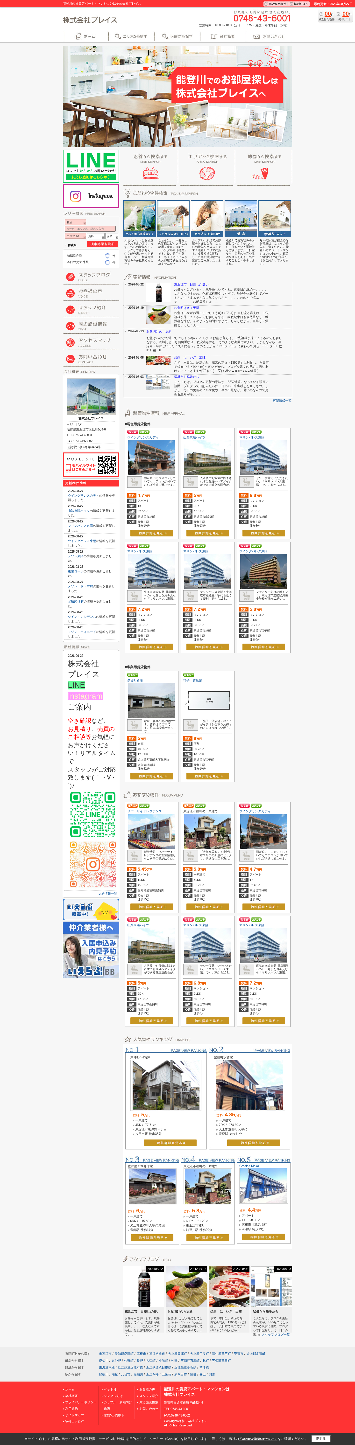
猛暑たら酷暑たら (186, 377)
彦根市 (141, 1353)
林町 (206, 1360)
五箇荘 (166, 1374)
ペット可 (110, 1389)
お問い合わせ (148, 1408)
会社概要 (71, 1396)
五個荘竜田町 (221, 1360)
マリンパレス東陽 (251, 437)
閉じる (321, 1438)
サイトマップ (74, 1415)
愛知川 (103, 1360)
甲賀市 (238, 1353)
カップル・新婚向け (118, 1402)
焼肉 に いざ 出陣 (190, 357)
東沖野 (116, 1360)
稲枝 (115, 1374)
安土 (202, 1374)
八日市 (125, 1374)
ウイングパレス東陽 (253, 551)
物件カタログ (74, 1421)
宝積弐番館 (76, 601)
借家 (107, 1408)
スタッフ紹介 (148, 1396)
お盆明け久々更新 (186, 308)
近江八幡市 (157, 1353)
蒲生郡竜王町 (221, 1353)
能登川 (103, 1374)
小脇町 (163, 1360)
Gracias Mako (249, 1166)
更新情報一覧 (282, 401)
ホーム (70, 1389)
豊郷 (193, 1374)
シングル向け (113, 1396)
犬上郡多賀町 (256, 1353)
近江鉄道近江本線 (130, 1367)
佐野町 (129, 1360)
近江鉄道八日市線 (158, 1367)
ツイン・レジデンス (82, 616)
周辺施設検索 (148, 1402)
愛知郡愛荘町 (124, 1353)
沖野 (174, 1360)
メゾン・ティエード (82, 632)
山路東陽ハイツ (194, 437)
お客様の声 (147, 1389)
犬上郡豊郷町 (177, 1353)
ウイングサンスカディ (143, 437)
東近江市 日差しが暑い (191, 284)
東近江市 (105, 1353)
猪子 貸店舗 (192, 680)
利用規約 (71, 1408)
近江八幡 (152, 1374)
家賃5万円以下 (114, 1415)
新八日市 (180, 1374)
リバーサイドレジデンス (144, 811)
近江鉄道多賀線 (185, 1367)
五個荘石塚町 (190, 1360)
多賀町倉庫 (135, 680)
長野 (140, 1360)
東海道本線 (107, 1367)
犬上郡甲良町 (199, 1353)
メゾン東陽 (76, 556)
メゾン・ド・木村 (80, 586)
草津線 (204, 1367)
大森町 (151, 1360)
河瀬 (212, 1374)
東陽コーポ (76, 571)
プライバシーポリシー (81, 1402)
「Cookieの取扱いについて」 (258, 1439)
